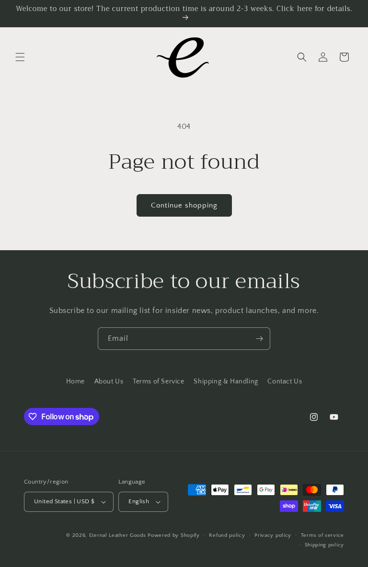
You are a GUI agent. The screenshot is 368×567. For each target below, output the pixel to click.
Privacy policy (272, 535)
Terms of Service (158, 381)
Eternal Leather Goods (117, 535)
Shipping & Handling (226, 381)
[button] (20, 57)
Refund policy (227, 535)
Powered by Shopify (174, 535)
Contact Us (284, 381)
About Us (109, 381)
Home (75, 381)
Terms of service (322, 535)
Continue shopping (184, 205)
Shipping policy (325, 545)
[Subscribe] (259, 338)
